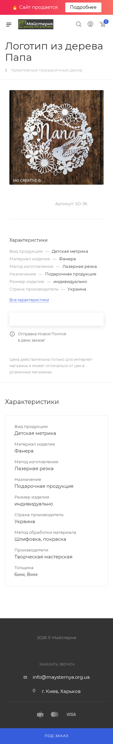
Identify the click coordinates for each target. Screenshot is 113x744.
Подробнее (83, 7)
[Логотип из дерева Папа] (56, 137)
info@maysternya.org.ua (61, 677)
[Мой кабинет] (90, 25)
